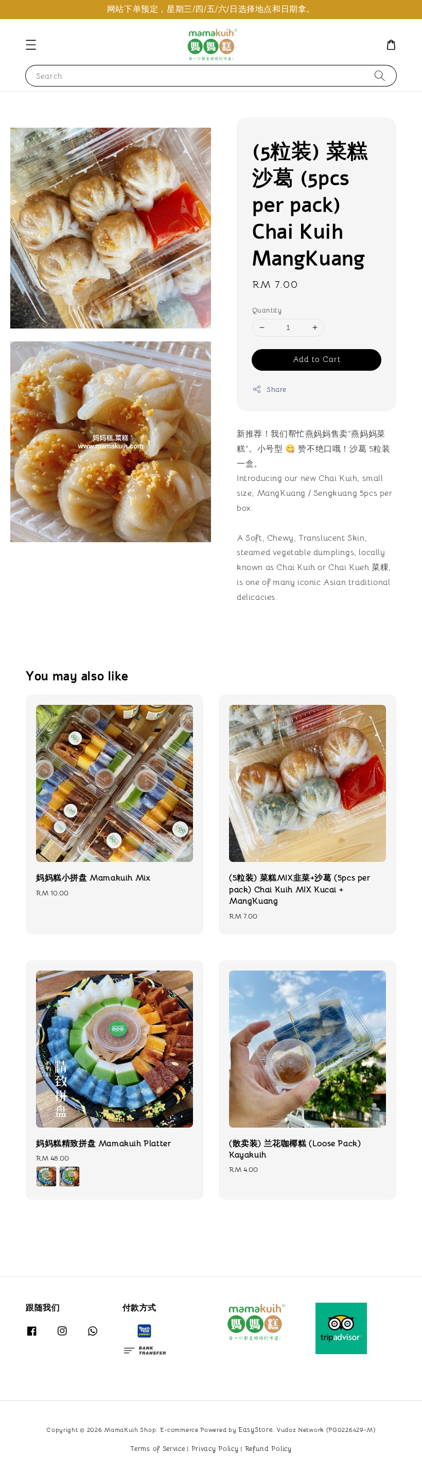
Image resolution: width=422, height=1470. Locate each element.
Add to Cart (317, 359)
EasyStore (255, 1429)
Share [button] (277, 389)
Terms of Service (157, 1448)
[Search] (379, 75)
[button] (31, 44)
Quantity (267, 310)
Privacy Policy (215, 1448)
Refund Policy (268, 1448)
